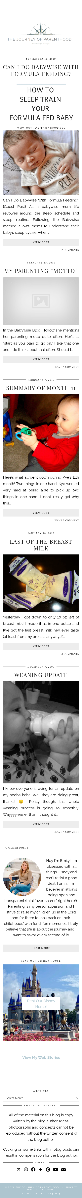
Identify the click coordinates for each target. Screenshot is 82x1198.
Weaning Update (41, 674)
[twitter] (19, 1169)
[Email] (63, 1169)
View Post (41, 242)
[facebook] (33, 1169)
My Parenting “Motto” (41, 270)
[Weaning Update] (41, 782)
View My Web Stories (41, 1057)
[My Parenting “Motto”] (41, 323)
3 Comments (70, 654)
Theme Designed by (41, 1193)
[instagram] (26, 1169)
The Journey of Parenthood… (38, 1187)
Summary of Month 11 (41, 388)
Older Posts (18, 847)
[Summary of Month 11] (41, 470)
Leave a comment (66, 367)
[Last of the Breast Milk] (41, 610)
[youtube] (55, 1169)
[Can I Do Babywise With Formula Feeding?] (41, 193)
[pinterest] (48, 1169)
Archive (48, 1189)
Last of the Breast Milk (41, 545)
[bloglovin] (41, 1169)
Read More (41, 948)
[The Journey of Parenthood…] (41, 33)
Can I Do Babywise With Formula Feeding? (41, 70)
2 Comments (70, 250)
